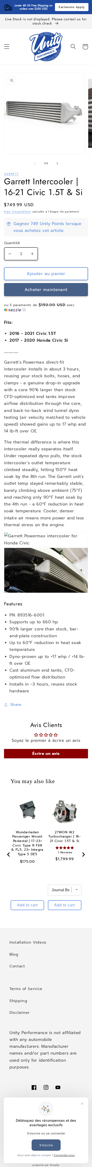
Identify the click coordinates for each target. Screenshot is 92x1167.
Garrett (11, 174)
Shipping (18, 1001)
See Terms (66, 7)
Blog (13, 954)
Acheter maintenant (46, 290)
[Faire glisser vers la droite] (57, 163)
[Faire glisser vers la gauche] (35, 163)
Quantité (12, 243)
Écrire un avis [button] (46, 753)
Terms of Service (25, 989)
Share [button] (15, 704)
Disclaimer (19, 1012)
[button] (7, 47)
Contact (17, 966)
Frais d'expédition (17, 212)
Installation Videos (27, 942)
